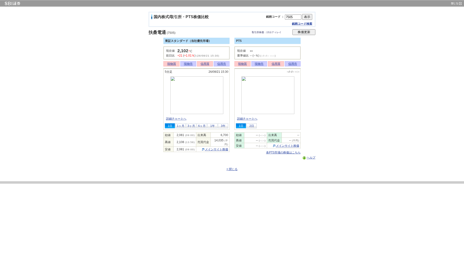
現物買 (171, 63)
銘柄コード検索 (302, 23)
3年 (223, 126)
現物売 (188, 63)
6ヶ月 (202, 126)
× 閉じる (232, 169)
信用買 (205, 63)
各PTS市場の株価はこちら (283, 152)
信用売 (221, 63)
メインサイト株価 (216, 149)
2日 (251, 126)
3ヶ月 (191, 126)
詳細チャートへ (176, 118)
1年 (212, 126)
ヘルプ (311, 157)
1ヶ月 (180, 126)
